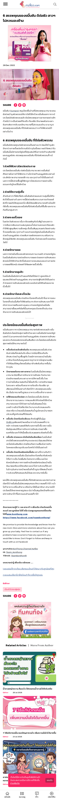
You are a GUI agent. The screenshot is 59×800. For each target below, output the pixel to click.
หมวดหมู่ (22, 797)
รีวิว (36, 797)
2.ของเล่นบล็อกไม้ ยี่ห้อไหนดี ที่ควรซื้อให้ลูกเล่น (23, 575)
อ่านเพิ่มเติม (15, 783)
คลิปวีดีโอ (51, 797)
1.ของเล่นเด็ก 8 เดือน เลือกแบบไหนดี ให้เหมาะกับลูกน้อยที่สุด (28, 568)
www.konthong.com (17, 514)
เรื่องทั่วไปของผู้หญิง (12, 589)
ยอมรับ (50, 780)
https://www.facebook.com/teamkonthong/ (26, 517)
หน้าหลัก (7, 797)
